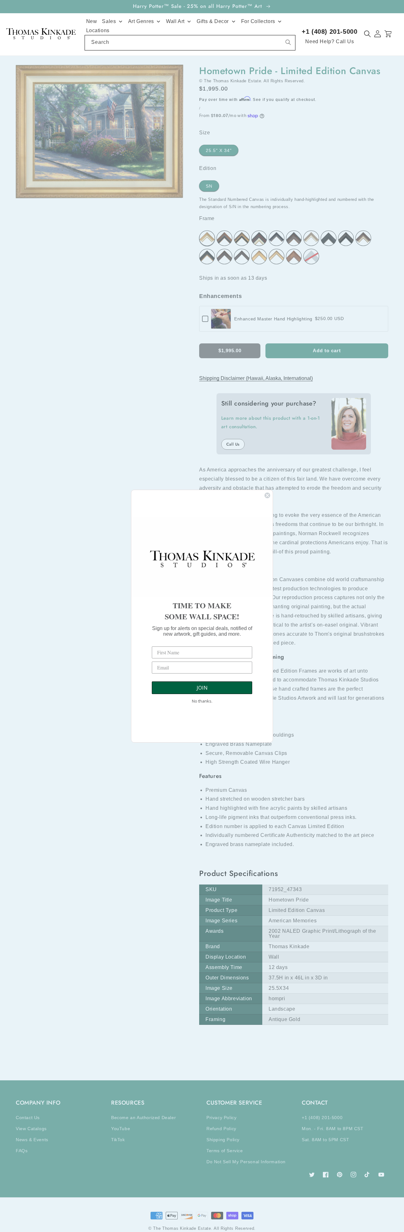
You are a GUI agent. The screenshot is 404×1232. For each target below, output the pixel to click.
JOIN (202, 687)
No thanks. (202, 701)
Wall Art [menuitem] (175, 21)
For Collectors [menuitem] (258, 21)
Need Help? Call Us (329, 41)
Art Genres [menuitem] (141, 21)
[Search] (288, 42)
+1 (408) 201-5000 (329, 31)
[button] (367, 34)
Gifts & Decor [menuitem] (213, 21)
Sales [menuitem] (109, 21)
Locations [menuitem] (98, 30)
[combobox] (190, 43)
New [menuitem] (91, 21)
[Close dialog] (267, 495)
